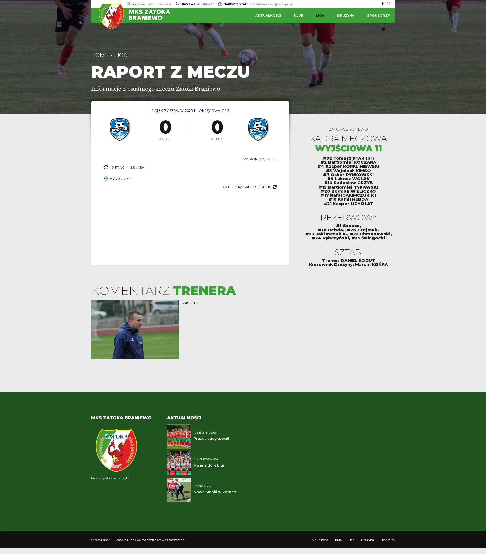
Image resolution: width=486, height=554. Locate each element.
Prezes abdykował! (211, 438)
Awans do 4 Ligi (209, 465)
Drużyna (345, 15)
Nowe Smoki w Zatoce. (215, 492)
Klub (298, 15)
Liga (320, 15)
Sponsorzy (378, 15)
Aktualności (268, 15)
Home (99, 55)
